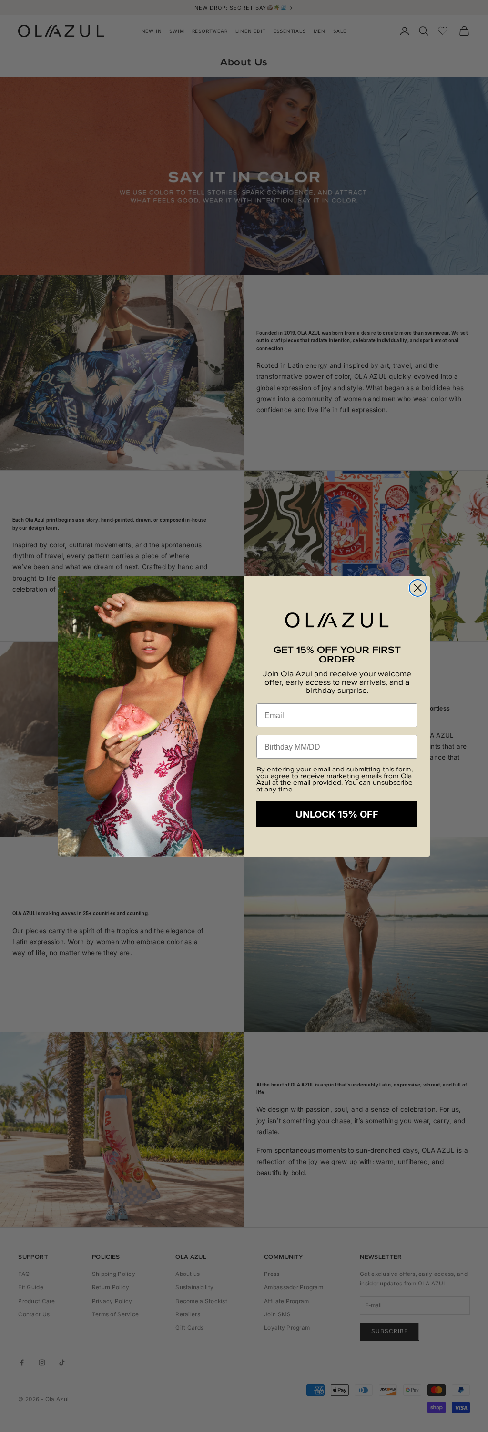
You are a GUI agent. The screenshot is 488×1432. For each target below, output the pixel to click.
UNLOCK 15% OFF (336, 814)
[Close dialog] (417, 588)
